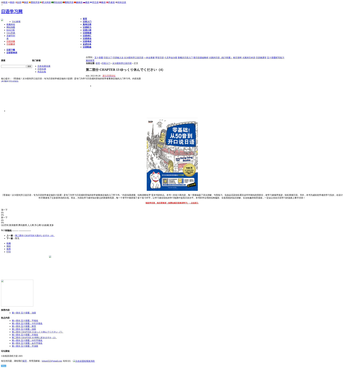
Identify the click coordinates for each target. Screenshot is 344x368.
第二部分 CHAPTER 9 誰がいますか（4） (35, 235)
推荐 (8, 249)
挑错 (8, 246)
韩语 (12, 2)
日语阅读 (87, 33)
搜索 (29, 66)
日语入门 (87, 21)
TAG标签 (16, 21)
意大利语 (46, 2)
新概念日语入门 (185, 57)
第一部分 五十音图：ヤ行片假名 (27, 323)
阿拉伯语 (57, 2)
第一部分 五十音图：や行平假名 (27, 340)
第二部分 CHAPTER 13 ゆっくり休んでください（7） (37, 332)
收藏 (8, 243)
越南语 (79, 2)
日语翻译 (10, 44)
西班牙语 (35, 2)
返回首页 (90, 60)
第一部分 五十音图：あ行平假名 (27, 343)
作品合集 (41, 72)
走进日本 (87, 44)
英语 (5, 2)
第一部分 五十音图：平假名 (25, 320)
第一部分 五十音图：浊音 (24, 313)
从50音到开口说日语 (133, 57)
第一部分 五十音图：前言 (24, 326)
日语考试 (87, 41)
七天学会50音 (170, 57)
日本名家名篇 (43, 66)
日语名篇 (41, 69)
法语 (19, 2)
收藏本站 (10, 24)
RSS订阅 (10, 30)
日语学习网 (12, 11)
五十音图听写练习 (275, 57)
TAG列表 (10, 33)
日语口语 (87, 30)
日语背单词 (11, 52)
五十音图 (98, 57)
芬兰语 (95, 2)
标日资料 (237, 57)
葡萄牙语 (69, 2)
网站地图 (10, 27)
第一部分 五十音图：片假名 (25, 335)
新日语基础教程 (200, 57)
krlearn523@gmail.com (52, 361)
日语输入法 (118, 57)
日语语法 (87, 38)
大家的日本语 (248, 57)
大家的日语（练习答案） (221, 57)
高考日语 (87, 24)
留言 (25, 361)
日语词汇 (87, 36)
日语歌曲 (87, 47)
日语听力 (87, 27)
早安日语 (159, 57)
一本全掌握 (149, 57)
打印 (8, 252)
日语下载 (10, 50)
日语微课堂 (261, 57)
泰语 (103, 2)
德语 (26, 2)
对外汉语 (121, 2)
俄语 (87, 2)
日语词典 (10, 41)
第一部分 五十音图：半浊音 (25, 346)
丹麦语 (111, 2)
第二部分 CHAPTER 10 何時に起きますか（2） (34, 337)
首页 (85, 19)
